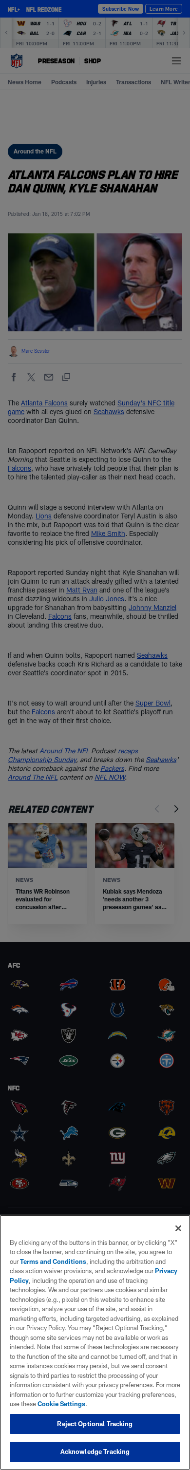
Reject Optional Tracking (95, 1424)
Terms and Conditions (53, 1261)
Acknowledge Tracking (95, 1451)
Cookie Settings (61, 1404)
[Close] (178, 1228)
